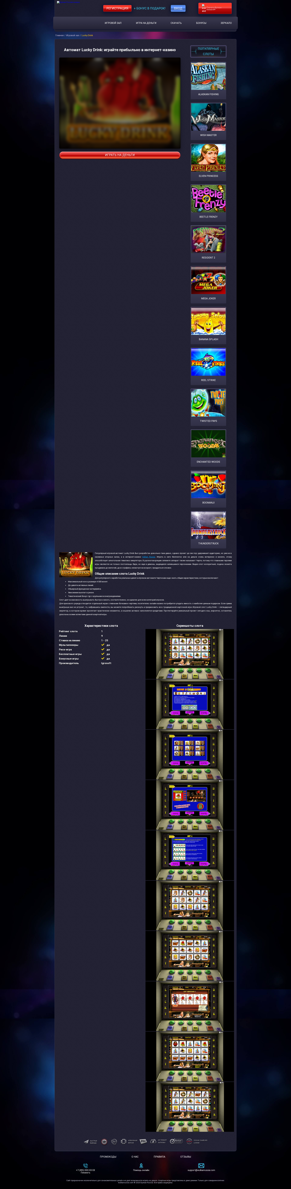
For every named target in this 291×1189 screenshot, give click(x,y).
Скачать (176, 23)
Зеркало (226, 23)
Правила (159, 1156)
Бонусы (201, 23)
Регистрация (117, 8)
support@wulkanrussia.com (201, 1170)
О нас (135, 1156)
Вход (178, 8)
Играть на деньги (120, 155)
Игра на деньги (146, 23)
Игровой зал (113, 23)
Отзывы (185, 1156)
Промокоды (108, 1156)
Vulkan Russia (148, 557)
